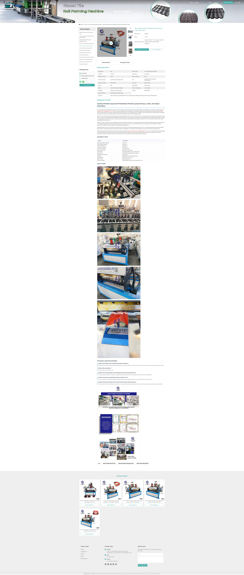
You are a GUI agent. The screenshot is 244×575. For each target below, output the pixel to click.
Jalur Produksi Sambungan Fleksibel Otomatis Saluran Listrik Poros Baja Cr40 (133, 501)
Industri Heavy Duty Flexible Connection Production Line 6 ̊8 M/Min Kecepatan (111, 501)
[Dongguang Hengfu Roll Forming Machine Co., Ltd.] (4, 2)
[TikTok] (113, 564)
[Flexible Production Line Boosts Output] (112, 42)
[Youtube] (111, 564)
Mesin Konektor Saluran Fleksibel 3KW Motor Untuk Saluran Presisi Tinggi (90, 530)
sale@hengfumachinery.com (87, 75)
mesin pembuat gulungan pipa (126, 463)
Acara (209, 2)
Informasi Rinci (106, 62)
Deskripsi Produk (125, 62)
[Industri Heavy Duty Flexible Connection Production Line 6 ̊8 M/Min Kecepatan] (111, 489)
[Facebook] (108, 564)
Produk (204, 2)
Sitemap (93, 573)
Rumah (191, 2)
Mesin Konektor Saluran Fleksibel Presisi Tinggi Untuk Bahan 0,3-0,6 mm (89, 501)
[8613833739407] (116, 564)
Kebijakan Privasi (87, 573)
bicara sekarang (228, 2)
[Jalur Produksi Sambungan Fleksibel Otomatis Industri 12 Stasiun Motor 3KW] (154, 489)
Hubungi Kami (217, 2)
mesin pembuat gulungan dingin (94, 24)
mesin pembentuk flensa (109, 463)
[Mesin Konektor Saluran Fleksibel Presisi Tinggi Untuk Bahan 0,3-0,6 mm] (89, 489)
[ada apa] (80, 82)
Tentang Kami (198, 2)
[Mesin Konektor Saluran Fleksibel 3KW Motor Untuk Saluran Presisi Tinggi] (89, 518)
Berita (82, 556)
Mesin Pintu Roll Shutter (142, 463)
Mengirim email (142, 565)
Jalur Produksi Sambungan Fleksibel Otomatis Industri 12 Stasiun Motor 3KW (154, 501)
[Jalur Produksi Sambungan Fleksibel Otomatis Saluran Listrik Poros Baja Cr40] (133, 489)
